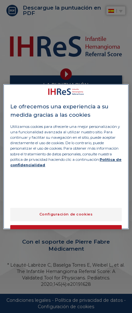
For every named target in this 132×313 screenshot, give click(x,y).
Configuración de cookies (66, 214)
